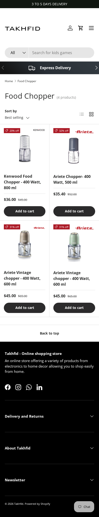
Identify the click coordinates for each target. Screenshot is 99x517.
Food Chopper (27, 81)
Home (9, 81)
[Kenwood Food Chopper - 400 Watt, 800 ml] (24, 149)
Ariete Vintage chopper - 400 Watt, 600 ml (22, 278)
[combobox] (49, 52)
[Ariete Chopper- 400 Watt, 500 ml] (74, 149)
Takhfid (18, 504)
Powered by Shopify (37, 504)
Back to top (49, 333)
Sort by (11, 111)
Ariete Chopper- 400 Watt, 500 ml (72, 179)
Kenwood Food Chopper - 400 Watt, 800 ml (22, 182)
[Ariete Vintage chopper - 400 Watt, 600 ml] (24, 245)
